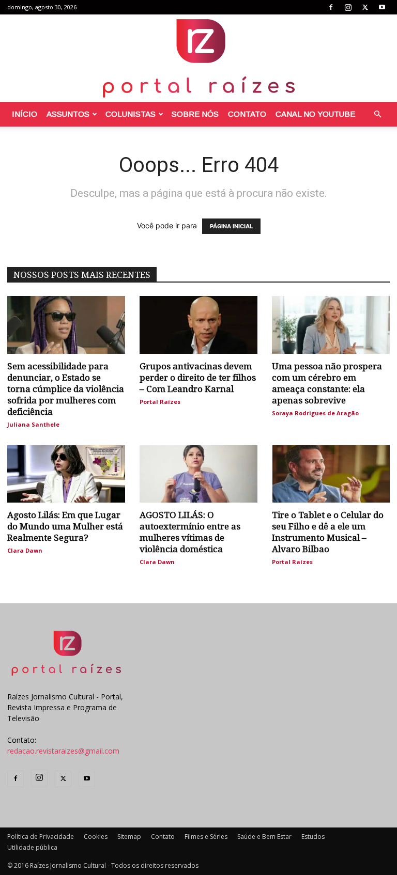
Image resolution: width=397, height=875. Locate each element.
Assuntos (68, 114)
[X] (365, 7)
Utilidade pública (32, 847)
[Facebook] (331, 7)
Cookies (96, 836)
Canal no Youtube (315, 114)
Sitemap (129, 836)
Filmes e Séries (206, 836)
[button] (377, 114)
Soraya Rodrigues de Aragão (315, 413)
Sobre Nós (195, 114)
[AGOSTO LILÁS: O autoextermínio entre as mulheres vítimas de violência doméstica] (198, 474)
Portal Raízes (160, 401)
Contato (247, 114)
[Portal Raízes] (198, 58)
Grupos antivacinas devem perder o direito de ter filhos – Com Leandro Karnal (198, 377)
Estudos (313, 836)
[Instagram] (348, 7)
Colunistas (130, 114)
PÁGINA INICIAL (231, 226)
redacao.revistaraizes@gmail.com (63, 751)
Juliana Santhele (33, 424)
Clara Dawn (24, 550)
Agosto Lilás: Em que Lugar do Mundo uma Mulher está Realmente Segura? (65, 526)
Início (24, 114)
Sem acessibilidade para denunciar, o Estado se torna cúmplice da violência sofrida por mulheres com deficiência (65, 389)
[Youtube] (382, 7)
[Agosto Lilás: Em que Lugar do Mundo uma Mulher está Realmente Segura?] (66, 474)
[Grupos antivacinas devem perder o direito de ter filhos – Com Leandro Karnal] (198, 325)
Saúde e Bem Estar (264, 836)
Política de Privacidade (40, 836)
